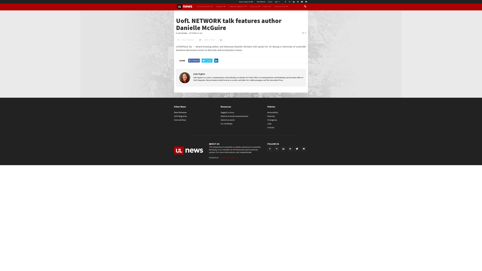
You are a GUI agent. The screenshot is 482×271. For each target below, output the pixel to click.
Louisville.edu (245, 152)
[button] (305, 7)
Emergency (272, 120)
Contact (270, 2)
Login (276, 2)
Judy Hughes (182, 33)
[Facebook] (285, 2)
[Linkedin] (294, 2)
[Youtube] (306, 2)
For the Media (226, 123)
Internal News (180, 120)
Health (266, 7)
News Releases (261, 2)
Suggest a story (227, 112)
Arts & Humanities (204, 7)
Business (219, 7)
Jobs (269, 123)
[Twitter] (302, 2)
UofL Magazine (180, 116)
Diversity (271, 116)
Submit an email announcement (234, 116)
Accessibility (272, 112)
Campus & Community (236, 7)
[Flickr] (289, 2)
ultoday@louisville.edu (228, 157)
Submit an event (228, 120)
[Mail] (298, 2)
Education (254, 7)
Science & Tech (280, 7)
